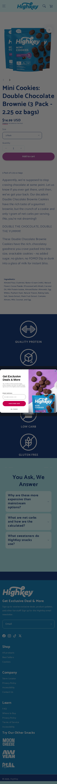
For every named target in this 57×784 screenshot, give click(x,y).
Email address (8, 393)
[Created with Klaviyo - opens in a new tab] (28, 413)
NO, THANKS (14, 409)
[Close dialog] (55, 371)
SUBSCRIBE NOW (14, 403)
